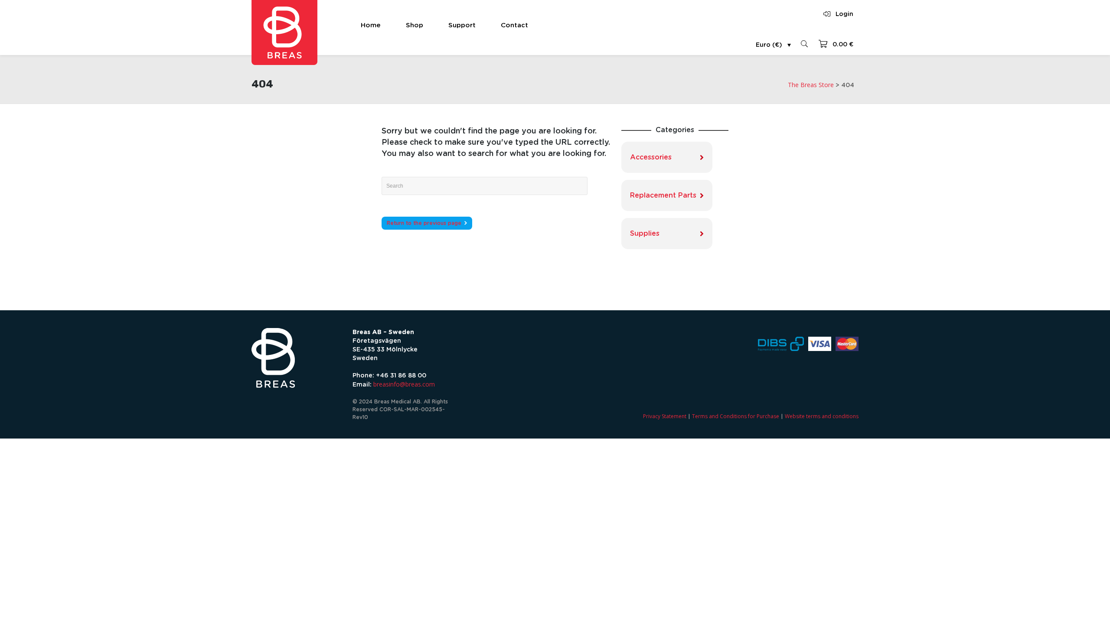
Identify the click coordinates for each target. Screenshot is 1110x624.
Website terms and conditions (822, 416)
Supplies (644, 233)
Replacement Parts (663, 195)
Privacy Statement (664, 416)
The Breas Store (811, 85)
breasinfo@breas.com (404, 384)
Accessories (651, 157)
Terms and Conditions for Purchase (735, 416)
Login (844, 14)
